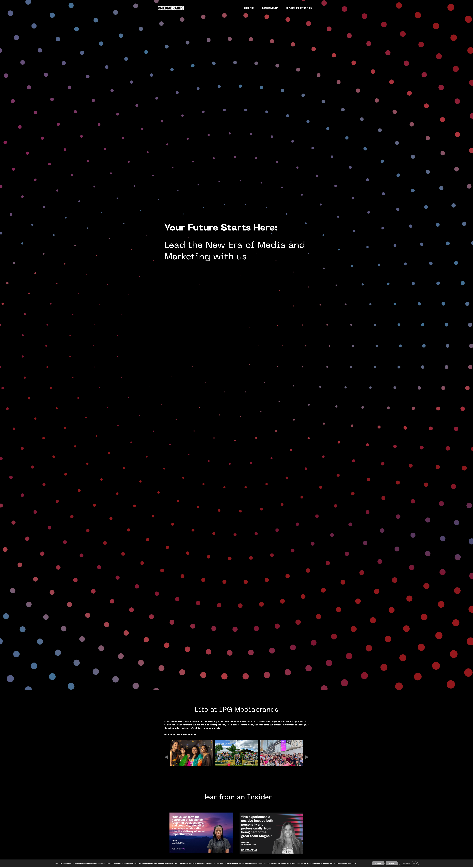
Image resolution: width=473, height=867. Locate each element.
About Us (249, 7)
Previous (166, 756)
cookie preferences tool (290, 863)
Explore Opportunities (299, 7)
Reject (391, 863)
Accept (378, 863)
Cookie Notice (225, 863)
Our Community (270, 7)
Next (306, 756)
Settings (406, 863)
